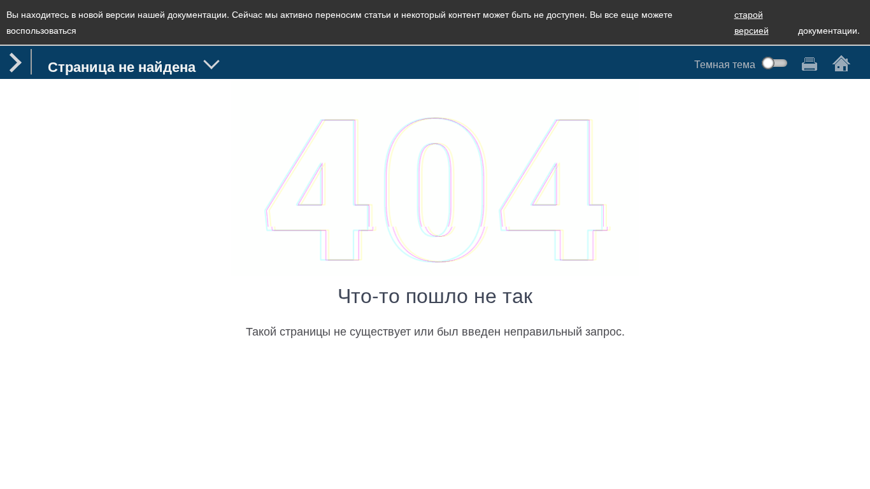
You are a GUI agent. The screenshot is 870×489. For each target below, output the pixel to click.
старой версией (751, 22)
